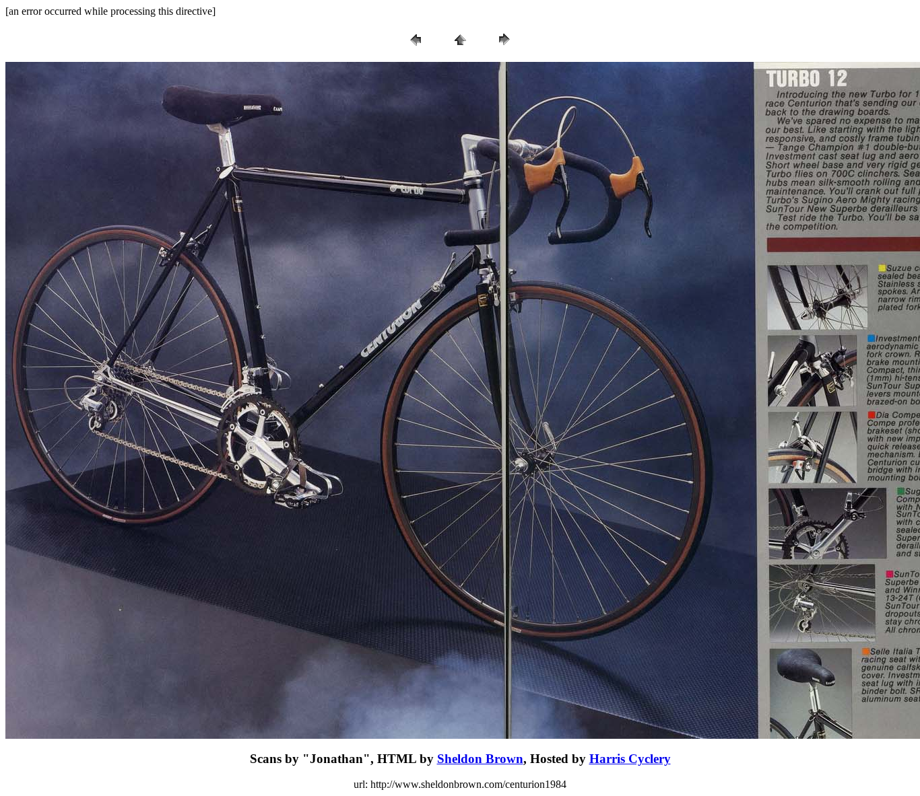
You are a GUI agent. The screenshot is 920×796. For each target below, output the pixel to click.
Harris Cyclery (630, 759)
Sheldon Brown (480, 759)
